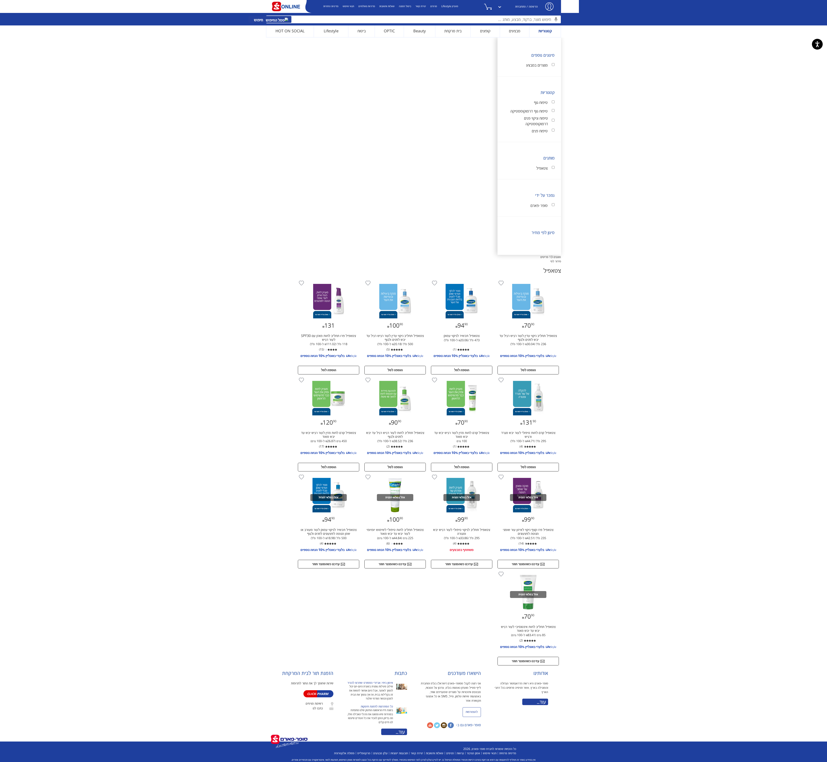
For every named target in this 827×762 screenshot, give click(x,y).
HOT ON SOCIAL (290, 31)
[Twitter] (437, 725)
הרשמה (533, 6)
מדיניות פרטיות (507, 753)
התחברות (520, 6)
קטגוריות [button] (545, 31)
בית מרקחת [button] (453, 31)
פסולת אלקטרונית (344, 753)
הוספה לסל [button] (528, 370)
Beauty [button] (419, 31)
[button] (493, 7)
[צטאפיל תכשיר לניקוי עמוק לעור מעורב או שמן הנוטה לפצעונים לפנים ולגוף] (328, 474)
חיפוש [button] (259, 20)
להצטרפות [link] (472, 711)
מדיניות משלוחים (366, 6)
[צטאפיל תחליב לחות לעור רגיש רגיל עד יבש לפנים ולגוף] (394, 377)
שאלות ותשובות (387, 6)
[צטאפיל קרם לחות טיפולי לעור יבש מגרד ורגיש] (527, 377)
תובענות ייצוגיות (399, 753)
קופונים (485, 31)
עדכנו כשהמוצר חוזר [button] (525, 564)
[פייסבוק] (451, 725)
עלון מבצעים (380, 753)
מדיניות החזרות (330, 6)
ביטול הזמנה (405, 6)
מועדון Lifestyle (449, 6)
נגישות (460, 753)
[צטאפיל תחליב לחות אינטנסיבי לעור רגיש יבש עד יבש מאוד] (528, 571)
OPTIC (389, 31)
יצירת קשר (420, 6)
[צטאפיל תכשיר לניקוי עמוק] (461, 280)
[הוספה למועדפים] (501, 283)
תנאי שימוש (348, 6)
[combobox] (413, 19)
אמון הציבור (473, 753)
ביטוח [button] (362, 31)
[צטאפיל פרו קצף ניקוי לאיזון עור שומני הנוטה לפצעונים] (527, 474)
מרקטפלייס (363, 753)
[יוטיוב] (430, 725)
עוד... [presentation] (400, 732)
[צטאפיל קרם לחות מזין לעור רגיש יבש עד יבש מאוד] (461, 377)
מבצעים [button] (514, 31)
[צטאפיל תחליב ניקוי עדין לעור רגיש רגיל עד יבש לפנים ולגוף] (527, 280)
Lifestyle (331, 31)
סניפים (433, 6)
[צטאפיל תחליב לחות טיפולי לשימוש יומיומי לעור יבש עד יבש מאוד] (394, 474)
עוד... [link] (541, 702)
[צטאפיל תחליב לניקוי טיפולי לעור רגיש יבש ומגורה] (461, 474)
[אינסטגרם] (444, 725)
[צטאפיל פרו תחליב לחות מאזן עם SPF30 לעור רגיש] (328, 280)
